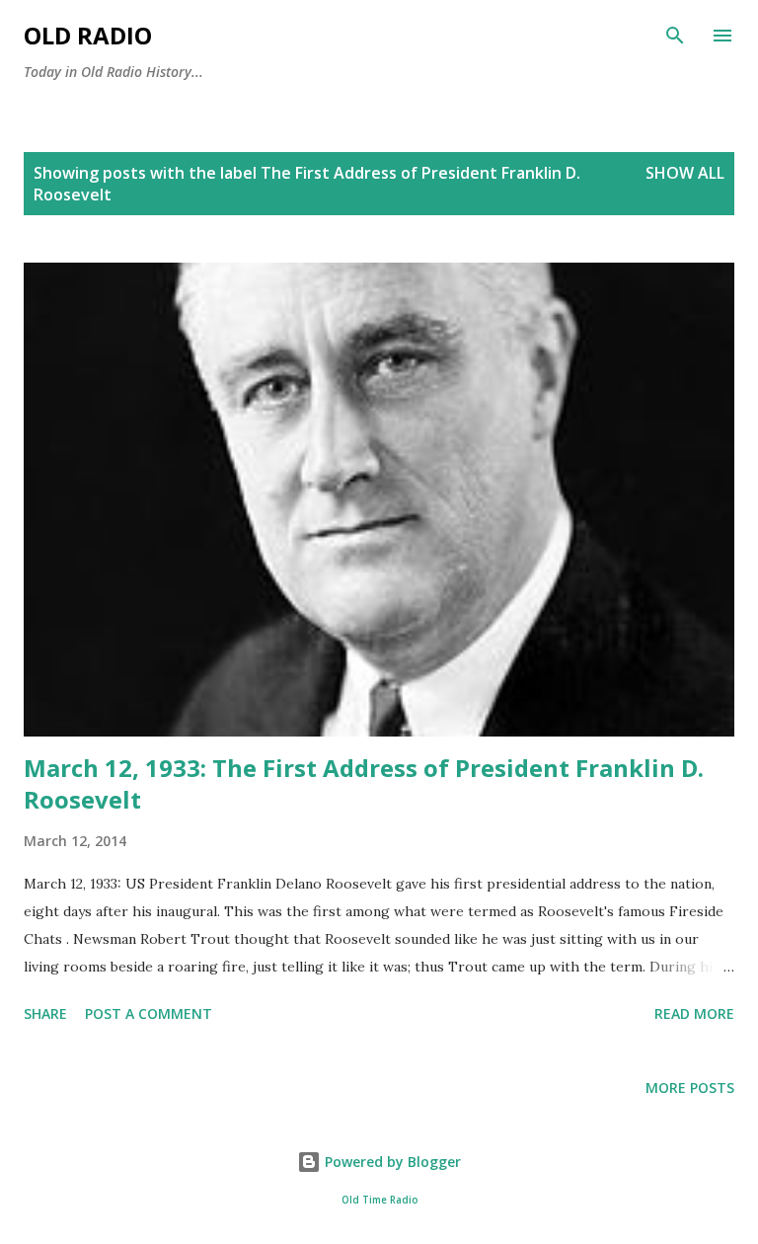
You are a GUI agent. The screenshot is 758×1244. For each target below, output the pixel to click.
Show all (684, 173)
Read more (694, 1013)
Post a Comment (148, 1013)
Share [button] (45, 1013)
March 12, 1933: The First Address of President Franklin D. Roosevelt (364, 783)
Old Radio (88, 35)
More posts (689, 1087)
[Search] (675, 35)
